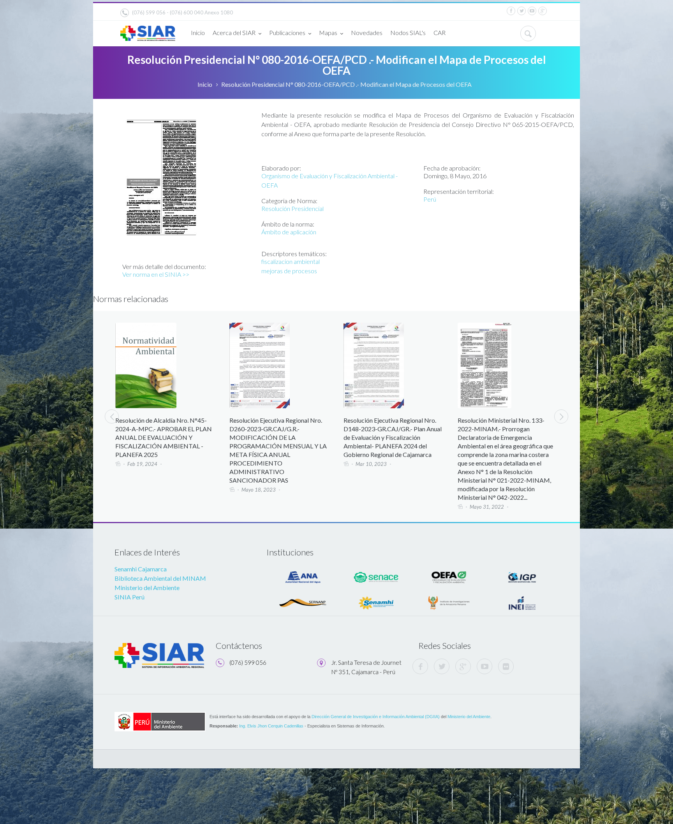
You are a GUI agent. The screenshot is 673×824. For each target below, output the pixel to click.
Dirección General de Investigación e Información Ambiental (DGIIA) (376, 716)
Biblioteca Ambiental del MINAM (160, 578)
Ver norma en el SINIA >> (155, 274)
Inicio (198, 32)
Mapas (328, 32)
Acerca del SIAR (234, 32)
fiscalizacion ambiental (290, 261)
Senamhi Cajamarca (141, 569)
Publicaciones (287, 32)
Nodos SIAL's (408, 32)
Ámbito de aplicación (288, 231)
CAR (439, 32)
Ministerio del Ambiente (147, 587)
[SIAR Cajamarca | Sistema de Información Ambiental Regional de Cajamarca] (147, 30)
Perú (429, 199)
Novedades (366, 32)
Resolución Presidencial (292, 208)
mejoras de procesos (289, 270)
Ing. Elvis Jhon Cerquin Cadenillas (271, 726)
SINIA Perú (129, 597)
